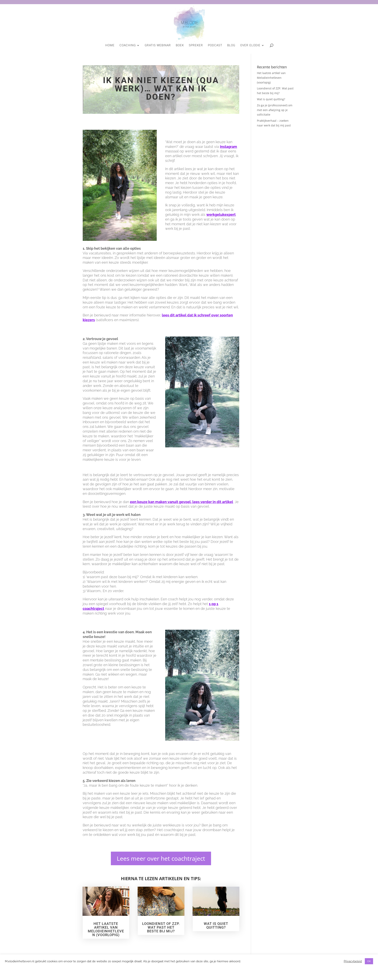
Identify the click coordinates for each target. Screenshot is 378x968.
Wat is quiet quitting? (216, 925)
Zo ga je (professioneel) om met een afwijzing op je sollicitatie (274, 110)
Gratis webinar (158, 45)
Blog (231, 45)
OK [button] (369, 961)
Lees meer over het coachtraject (161, 858)
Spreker (196, 45)
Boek (180, 45)
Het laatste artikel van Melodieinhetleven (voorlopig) (106, 929)
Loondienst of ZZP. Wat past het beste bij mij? (161, 927)
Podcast (215, 45)
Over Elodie (250, 45)
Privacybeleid (353, 961)
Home (110, 45)
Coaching (128, 45)
